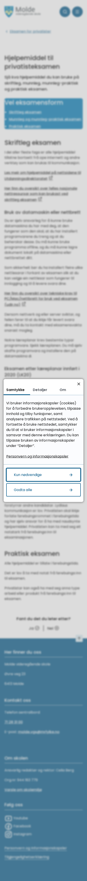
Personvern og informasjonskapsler (37, 456)
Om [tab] (63, 389)
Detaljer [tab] (40, 389)
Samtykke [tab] (15, 389)
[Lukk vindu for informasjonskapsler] (78, 383)
